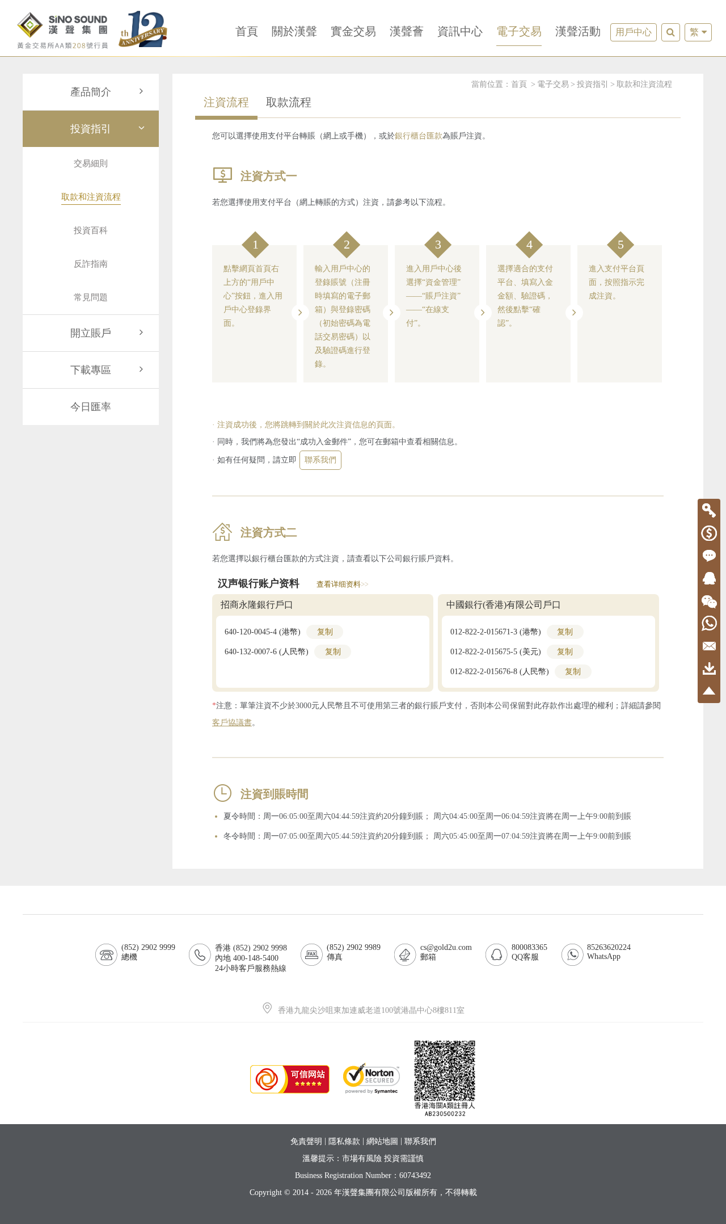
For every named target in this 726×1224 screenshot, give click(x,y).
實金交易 (353, 31)
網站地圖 (382, 1141)
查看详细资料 (342, 584)
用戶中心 (633, 32)
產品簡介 (90, 92)
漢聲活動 (578, 31)
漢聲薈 (407, 31)
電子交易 (519, 31)
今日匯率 (90, 407)
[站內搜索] (670, 32)
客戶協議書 (232, 722)
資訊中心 (460, 31)
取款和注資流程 (644, 84)
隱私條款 (344, 1141)
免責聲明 (306, 1141)
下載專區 (90, 370)
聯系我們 (320, 460)
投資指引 (90, 128)
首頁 (246, 31)
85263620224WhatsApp (609, 952)
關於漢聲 (294, 31)
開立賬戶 (90, 333)
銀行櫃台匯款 (418, 136)
